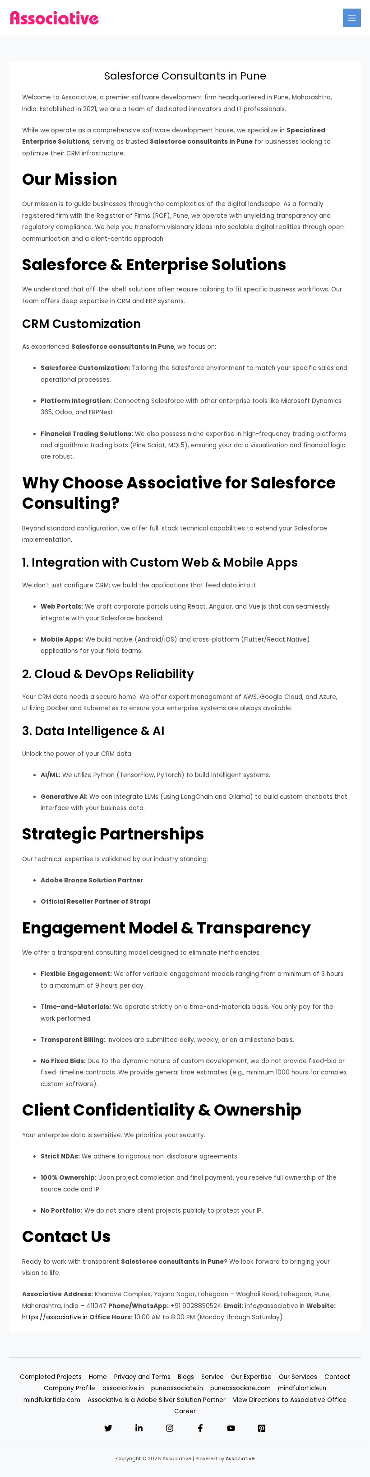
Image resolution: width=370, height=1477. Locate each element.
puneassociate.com (240, 1388)
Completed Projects (51, 1377)
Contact (337, 1377)
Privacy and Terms (142, 1377)
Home (98, 1377)
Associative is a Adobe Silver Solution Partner (157, 1400)
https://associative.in (55, 1317)
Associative (240, 1458)
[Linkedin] (139, 1428)
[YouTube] (231, 1428)
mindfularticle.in (302, 1388)
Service (212, 1377)
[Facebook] (200, 1428)
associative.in (123, 1388)
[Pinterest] (262, 1428)
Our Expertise (251, 1377)
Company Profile (69, 1388)
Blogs (186, 1377)
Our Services (298, 1377)
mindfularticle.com (51, 1400)
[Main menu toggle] (352, 18)
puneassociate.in (177, 1388)
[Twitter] (108, 1428)
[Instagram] (170, 1428)
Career (185, 1411)
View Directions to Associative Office (290, 1400)
